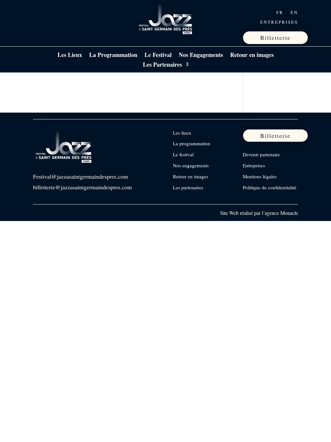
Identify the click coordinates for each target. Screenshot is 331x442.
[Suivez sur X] (65, 12)
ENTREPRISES (279, 22)
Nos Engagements (201, 55)
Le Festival (158, 55)
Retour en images (252, 55)
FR (279, 12)
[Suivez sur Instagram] (52, 12)
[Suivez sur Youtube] (79, 12)
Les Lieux (70, 55)
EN (294, 12)
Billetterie (275, 37)
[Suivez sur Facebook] (38, 12)
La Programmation (113, 55)
